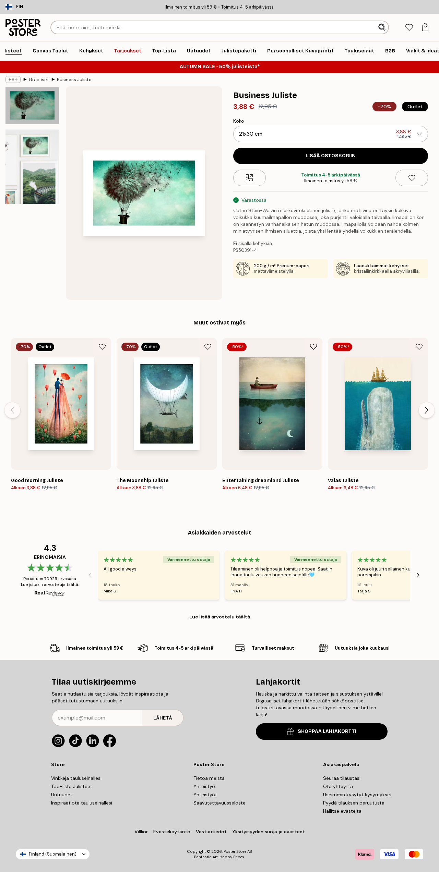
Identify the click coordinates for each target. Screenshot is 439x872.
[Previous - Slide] (12, 410)
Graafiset (39, 80)
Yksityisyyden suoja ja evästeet (268, 831)
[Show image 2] (32, 167)
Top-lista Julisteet (71, 786)
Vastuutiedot (211, 831)
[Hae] (382, 27)
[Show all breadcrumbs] (13, 79)
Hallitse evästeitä (342, 811)
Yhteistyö (204, 786)
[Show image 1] (32, 105)
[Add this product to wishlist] (411, 178)
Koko (238, 121)
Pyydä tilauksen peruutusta (353, 803)
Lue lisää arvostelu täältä (219, 617)
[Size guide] (249, 178)
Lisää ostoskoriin (331, 156)
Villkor (141, 831)
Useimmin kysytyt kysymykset (357, 794)
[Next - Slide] (426, 410)
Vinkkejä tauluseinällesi (76, 778)
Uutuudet (61, 794)
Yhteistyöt (205, 794)
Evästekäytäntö (171, 831)
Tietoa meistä (209, 778)
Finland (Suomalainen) (52, 854)
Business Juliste (74, 80)
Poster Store (235, 851)
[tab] (409, 27)
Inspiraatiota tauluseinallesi (81, 803)
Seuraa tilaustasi (341, 778)
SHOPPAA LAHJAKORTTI (327, 731)
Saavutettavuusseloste (219, 803)
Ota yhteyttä (338, 786)
